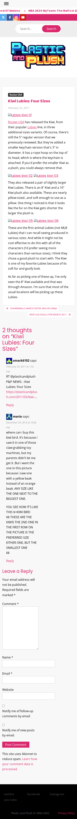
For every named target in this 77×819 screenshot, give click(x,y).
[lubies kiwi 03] (46, 175)
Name (7, 657)
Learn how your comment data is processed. (19, 764)
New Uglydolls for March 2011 (48, 314)
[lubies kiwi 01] (20, 114)
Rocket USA (16, 94)
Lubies (32, 127)
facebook (33, 794)
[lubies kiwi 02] (20, 175)
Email (7, 673)
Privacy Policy (66, 813)
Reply (10, 405)
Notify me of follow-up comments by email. (17, 713)
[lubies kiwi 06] (46, 220)
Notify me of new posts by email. (18, 732)
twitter (9, 794)
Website (8, 690)
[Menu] (6, 4)
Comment (10, 604)
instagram (57, 794)
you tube (10, 800)
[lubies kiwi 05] (20, 220)
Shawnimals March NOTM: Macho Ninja (33, 308)
